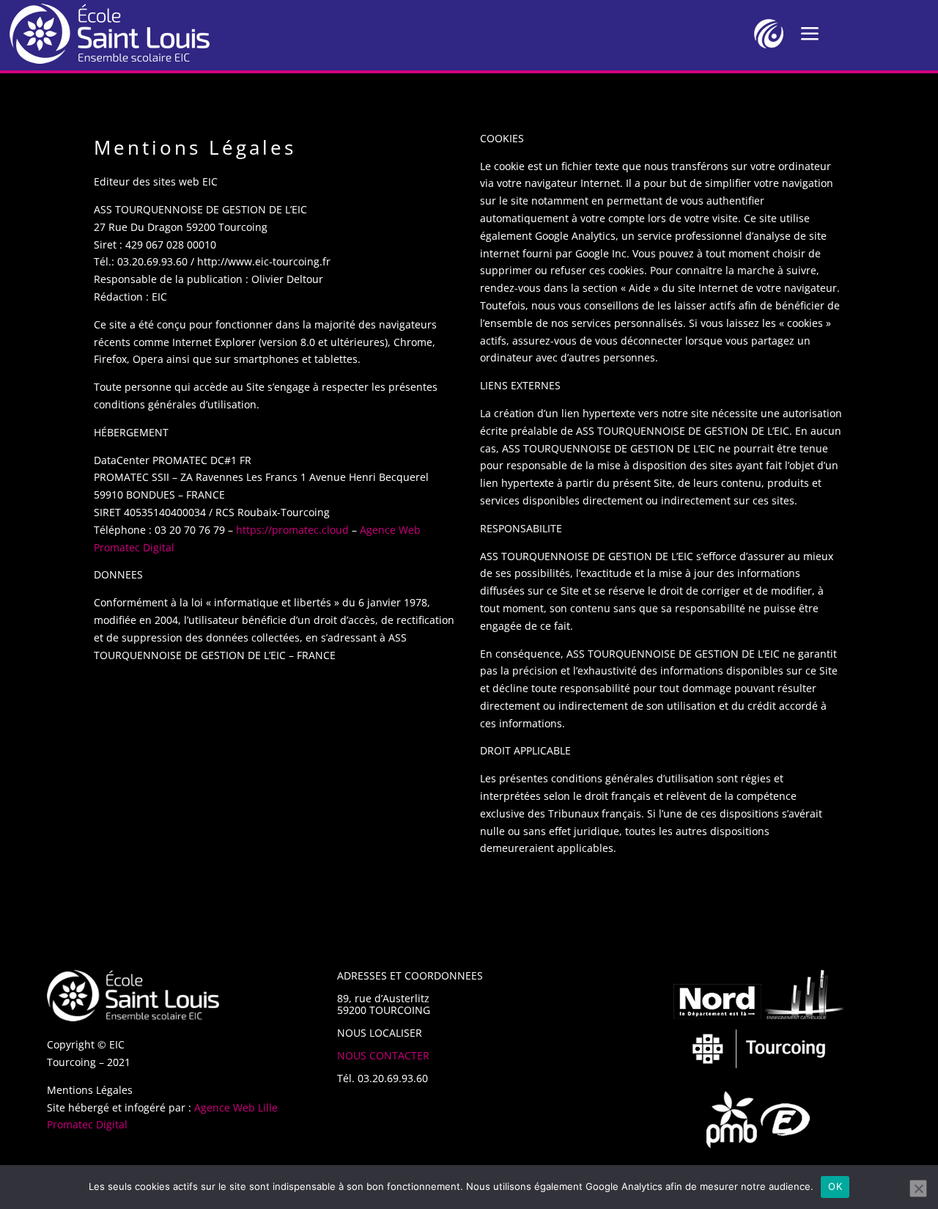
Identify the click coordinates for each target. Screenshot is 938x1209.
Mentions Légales (90, 1090)
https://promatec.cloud (292, 530)
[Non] (918, 1188)
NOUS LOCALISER (379, 1033)
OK (835, 1186)
